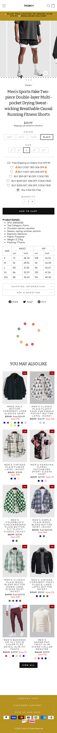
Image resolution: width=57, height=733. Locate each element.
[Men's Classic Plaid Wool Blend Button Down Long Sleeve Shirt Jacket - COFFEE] (20, 601)
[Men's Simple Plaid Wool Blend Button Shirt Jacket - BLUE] (40, 536)
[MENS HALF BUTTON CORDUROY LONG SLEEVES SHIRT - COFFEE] (8, 423)
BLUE (21, 136)
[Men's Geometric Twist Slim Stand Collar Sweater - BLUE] (42, 658)
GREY (10, 136)
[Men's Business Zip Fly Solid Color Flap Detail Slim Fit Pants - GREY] (20, 656)
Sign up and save (28, 712)
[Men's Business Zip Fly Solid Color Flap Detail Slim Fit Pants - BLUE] (23, 656)
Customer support (28, 705)
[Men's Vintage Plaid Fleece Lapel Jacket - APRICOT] (18, 478)
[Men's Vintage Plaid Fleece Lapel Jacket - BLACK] (11, 478)
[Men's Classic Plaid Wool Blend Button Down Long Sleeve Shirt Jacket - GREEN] (10, 601)
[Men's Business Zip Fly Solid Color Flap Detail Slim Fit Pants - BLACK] (13, 656)
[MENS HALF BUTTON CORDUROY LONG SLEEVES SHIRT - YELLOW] (11, 425)
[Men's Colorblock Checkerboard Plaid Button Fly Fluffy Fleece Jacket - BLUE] (13, 541)
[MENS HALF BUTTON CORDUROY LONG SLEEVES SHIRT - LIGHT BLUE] (25, 423)
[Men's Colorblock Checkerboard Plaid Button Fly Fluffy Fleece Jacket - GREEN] (17, 541)
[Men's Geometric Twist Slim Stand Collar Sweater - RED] (39, 658)
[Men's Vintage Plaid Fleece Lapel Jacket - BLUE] (15, 478)
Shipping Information (28, 286)
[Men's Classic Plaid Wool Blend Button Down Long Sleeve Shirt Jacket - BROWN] (13, 601)
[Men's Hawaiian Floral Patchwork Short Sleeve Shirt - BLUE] (42, 481)
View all (28, 665)
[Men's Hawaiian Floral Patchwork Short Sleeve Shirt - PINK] (46, 481)
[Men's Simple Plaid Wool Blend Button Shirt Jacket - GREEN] (44, 536)
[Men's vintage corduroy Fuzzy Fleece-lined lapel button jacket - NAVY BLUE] (40, 596)
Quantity (28, 197)
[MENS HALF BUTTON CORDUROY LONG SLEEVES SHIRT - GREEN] (15, 423)
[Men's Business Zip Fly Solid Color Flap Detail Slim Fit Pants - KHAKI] (17, 656)
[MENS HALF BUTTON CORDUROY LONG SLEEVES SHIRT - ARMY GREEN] (22, 423)
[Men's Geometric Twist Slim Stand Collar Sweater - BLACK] (46, 658)
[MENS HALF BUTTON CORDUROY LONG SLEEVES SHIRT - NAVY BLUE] (18, 423)
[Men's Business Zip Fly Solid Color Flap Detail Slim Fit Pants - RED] (6, 656)
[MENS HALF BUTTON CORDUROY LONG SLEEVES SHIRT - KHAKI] (15, 425)
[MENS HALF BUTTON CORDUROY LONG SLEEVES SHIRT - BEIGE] (11, 423)
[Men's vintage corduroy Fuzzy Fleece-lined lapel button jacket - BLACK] (37, 596)
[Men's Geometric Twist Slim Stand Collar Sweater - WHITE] (49, 658)
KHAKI (33, 136)
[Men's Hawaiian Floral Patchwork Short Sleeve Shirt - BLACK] (39, 481)
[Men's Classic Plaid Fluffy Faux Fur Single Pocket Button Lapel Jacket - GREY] (44, 423)
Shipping (18, 125)
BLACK (47, 136)
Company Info (27, 698)
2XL (44, 150)
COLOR (28, 132)
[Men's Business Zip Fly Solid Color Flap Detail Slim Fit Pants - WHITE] (10, 656)
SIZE (28, 145)
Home (28, 85)
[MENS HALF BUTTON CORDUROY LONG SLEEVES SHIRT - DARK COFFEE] (18, 425)
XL (34, 150)
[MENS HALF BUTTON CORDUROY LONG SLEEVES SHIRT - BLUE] (4, 423)
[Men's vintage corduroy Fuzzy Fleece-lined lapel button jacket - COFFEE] (47, 596)
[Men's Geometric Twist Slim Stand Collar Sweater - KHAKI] (35, 658)
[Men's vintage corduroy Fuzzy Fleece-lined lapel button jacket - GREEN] (44, 596)
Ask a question (28, 292)
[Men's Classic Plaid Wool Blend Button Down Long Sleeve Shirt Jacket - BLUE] (17, 601)
